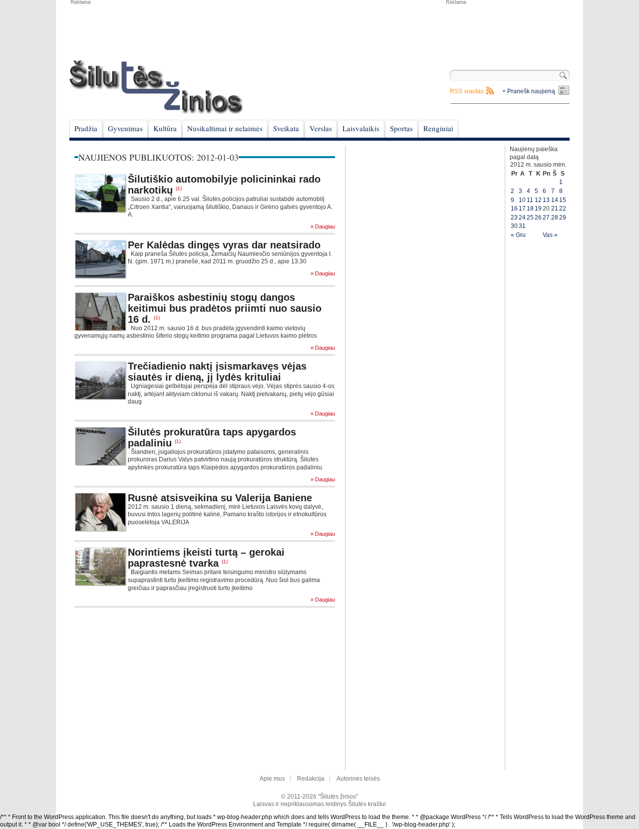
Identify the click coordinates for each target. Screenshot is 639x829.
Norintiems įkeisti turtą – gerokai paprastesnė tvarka (206, 558)
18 (530, 208)
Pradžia (85, 128)
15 (562, 200)
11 (530, 200)
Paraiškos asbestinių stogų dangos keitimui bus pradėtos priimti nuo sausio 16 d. (224, 308)
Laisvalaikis (360, 128)
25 (530, 217)
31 (522, 225)
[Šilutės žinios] (156, 87)
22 (562, 208)
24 (522, 217)
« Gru (518, 234)
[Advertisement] (507, 30)
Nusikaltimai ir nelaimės (225, 128)
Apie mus (272, 778)
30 (514, 225)
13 (546, 200)
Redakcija (310, 778)
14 (554, 200)
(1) (179, 188)
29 (562, 217)
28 (554, 217)
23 (514, 217)
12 (538, 200)
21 (554, 208)
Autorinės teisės (358, 778)
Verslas (321, 128)
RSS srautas (467, 91)
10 (522, 200)
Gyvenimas (125, 128)
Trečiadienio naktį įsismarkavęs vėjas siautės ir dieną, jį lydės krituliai (217, 372)
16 (514, 208)
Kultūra (165, 128)
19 (538, 208)
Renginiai (438, 128)
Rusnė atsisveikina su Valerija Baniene (220, 497)
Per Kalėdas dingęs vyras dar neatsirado (224, 244)
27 (546, 217)
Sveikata (286, 128)
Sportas (401, 128)
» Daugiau (323, 226)
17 (522, 208)
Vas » (550, 234)
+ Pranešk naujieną (528, 91)
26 (538, 217)
